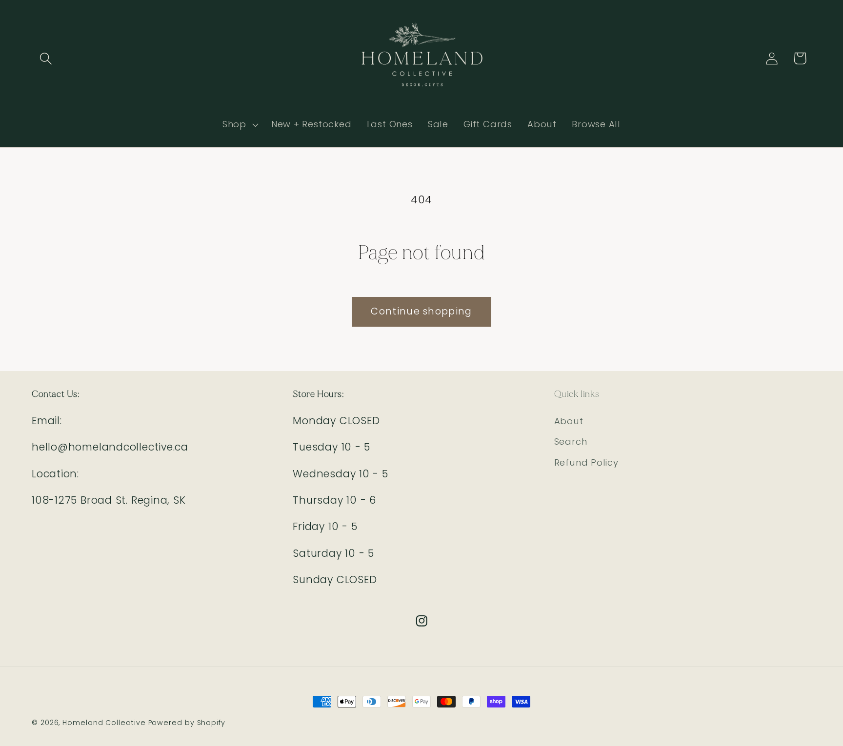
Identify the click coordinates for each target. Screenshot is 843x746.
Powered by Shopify (186, 722)
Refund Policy (586, 462)
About (568, 421)
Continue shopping (421, 311)
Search (570, 441)
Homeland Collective (103, 722)
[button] (46, 58)
